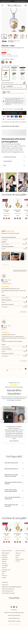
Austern (4, 567)
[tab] (19, 270)
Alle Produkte (5, 553)
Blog (17, 557)
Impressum (5, 584)
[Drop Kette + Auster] (7, 203)
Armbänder (5, 565)
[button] (14, 50)
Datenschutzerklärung (8, 589)
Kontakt (4, 577)
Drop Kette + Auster (6, 210)
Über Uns (4, 575)
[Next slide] (25, 421)
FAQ (3, 573)
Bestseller (4, 555)
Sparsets (4, 561)
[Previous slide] (2, 421)
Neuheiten (4, 559)
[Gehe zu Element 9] (16, 36)
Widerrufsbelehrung (7, 591)
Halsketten (5, 557)
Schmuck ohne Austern (6, 570)
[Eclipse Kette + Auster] (18, 203)
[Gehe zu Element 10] (22, 36)
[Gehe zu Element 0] (4, 36)
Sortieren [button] (4, 264)
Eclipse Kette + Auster (17, 210)
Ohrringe (4, 563)
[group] (14, 231)
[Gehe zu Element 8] (10, 36)
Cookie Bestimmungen (8, 593)
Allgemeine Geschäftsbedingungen (11, 586)
